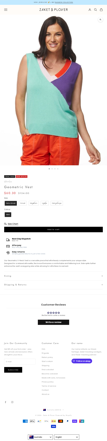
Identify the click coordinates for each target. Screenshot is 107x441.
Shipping (45, 365)
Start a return (47, 361)
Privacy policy (48, 382)
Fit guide (45, 353)
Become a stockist (50, 374)
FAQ (43, 349)
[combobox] (40, 437)
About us (45, 394)
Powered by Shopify (64, 415)
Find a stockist (48, 369)
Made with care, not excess (53, 378)
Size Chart (13, 223)
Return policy (47, 357)
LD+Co (8, 181)
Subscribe (13, 370)
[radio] (10, 203)
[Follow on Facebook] (5, 402)
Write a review (54, 322)
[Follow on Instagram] (12, 402)
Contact (45, 390)
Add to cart (53, 229)
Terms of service (49, 386)
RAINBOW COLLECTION (64, 2)
